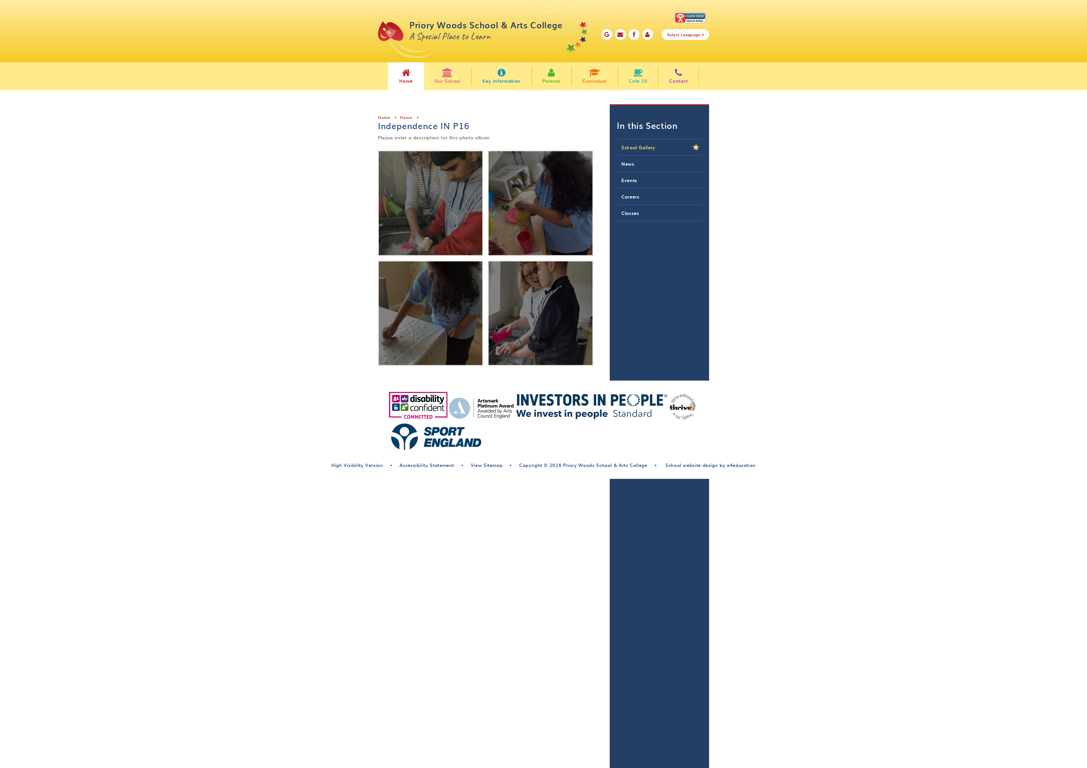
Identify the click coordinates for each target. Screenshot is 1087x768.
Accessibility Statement (426, 465)
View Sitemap (487, 465)
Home (384, 117)
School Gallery (638, 147)
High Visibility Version (357, 465)
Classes (630, 213)
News (627, 163)
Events (629, 180)
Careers (630, 196)
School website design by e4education (710, 465)
